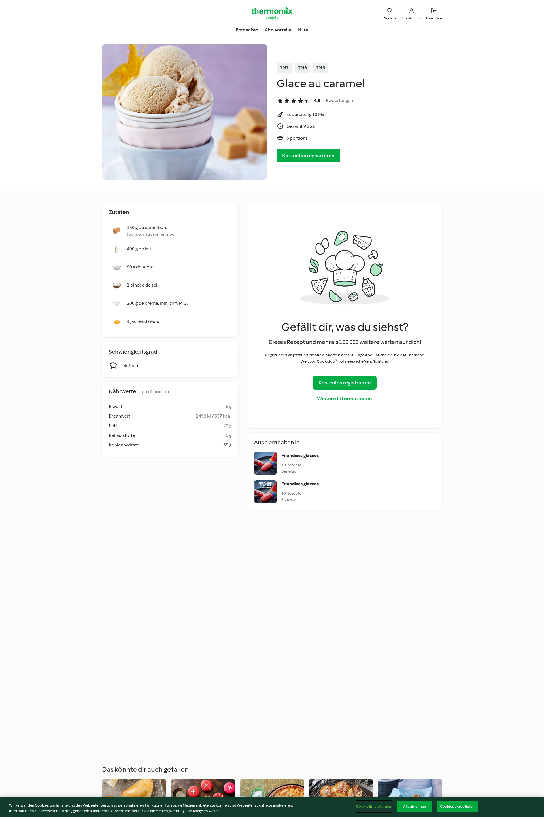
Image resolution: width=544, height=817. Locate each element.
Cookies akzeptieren (457, 806)
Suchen (390, 18)
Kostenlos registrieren (308, 156)
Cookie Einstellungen (374, 806)
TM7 (284, 67)
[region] (272, 807)
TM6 (302, 67)
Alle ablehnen (414, 806)
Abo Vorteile (278, 30)
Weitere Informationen (344, 398)
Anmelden (433, 18)
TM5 (320, 67)
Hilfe (303, 30)
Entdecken (247, 30)
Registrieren (411, 18)
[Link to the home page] (272, 13)
